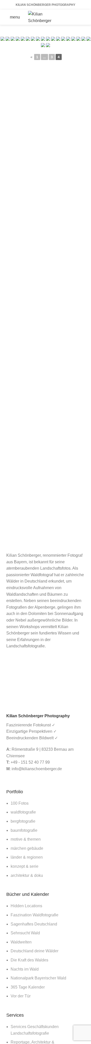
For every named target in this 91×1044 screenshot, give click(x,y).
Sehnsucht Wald (25, 933)
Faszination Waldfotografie (34, 915)
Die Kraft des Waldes (29, 960)
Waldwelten (21, 942)
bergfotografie (23, 821)
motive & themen (26, 839)
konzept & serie (24, 866)
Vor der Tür (21, 996)
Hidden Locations (26, 906)
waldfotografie (23, 812)
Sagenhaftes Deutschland (34, 924)
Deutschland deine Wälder (34, 951)
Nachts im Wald (25, 969)
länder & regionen (27, 857)
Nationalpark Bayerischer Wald (38, 978)
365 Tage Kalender (28, 987)
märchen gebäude (27, 848)
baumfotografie (24, 830)
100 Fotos (20, 803)
